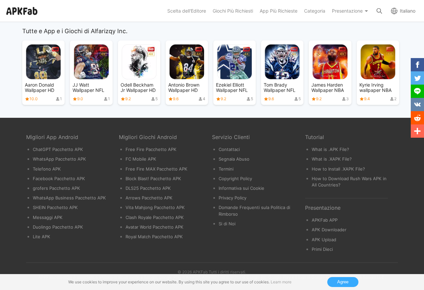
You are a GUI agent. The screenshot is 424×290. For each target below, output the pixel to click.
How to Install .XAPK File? (338, 169)
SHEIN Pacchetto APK (55, 207)
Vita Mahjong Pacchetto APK (155, 207)
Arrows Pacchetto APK (149, 197)
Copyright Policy (235, 178)
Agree (342, 281)
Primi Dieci (322, 249)
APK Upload (324, 239)
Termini (226, 169)
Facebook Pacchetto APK (59, 178)
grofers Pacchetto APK (56, 188)
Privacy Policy (232, 197)
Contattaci (229, 149)
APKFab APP (325, 220)
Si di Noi (227, 223)
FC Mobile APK (141, 159)
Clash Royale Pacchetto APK (155, 217)
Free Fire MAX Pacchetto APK (156, 169)
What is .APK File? (330, 149)
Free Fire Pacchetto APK (151, 149)
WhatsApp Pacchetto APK (59, 159)
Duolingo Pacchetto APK (58, 227)
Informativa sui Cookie (241, 188)
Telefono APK (47, 169)
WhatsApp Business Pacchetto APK (69, 197)
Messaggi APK (48, 217)
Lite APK (41, 236)
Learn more (281, 281)
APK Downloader (329, 229)
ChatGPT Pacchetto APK (58, 149)
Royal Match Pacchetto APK (154, 236)
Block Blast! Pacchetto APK (153, 178)
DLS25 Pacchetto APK (148, 188)
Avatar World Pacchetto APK (155, 227)
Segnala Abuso (234, 159)
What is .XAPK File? (332, 159)
